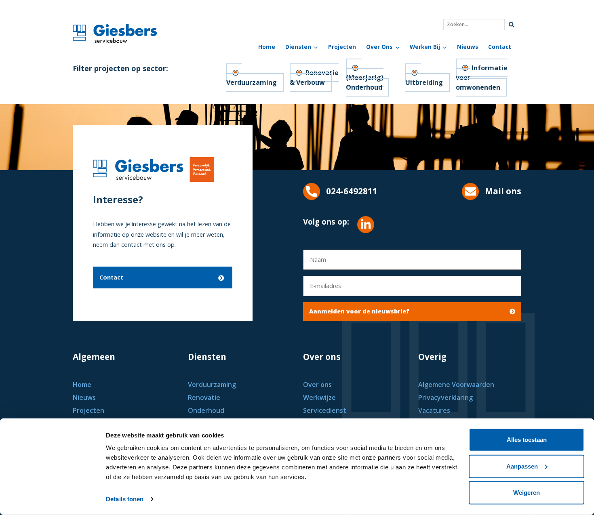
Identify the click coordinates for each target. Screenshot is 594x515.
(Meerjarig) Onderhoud (364, 82)
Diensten (298, 46)
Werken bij (425, 46)
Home (266, 46)
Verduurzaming (251, 82)
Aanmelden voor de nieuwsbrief (359, 311)
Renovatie (204, 397)
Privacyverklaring (445, 397)
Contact (499, 46)
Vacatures (434, 410)
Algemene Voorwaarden (456, 384)
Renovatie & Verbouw (314, 77)
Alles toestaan (527, 439)
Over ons (317, 384)
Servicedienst (324, 410)
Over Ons (379, 46)
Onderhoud (206, 410)
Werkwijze (319, 397)
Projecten (342, 46)
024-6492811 (351, 191)
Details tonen (124, 499)
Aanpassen (522, 465)
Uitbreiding (424, 82)
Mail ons (503, 191)
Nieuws (467, 46)
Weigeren (526, 492)
